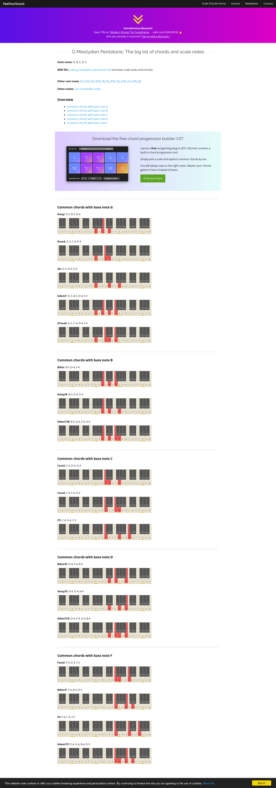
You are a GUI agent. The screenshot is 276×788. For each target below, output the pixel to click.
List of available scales (88, 89)
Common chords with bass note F (87, 123)
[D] (92, 81)
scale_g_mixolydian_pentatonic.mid (90, 70)
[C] (81, 81)
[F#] (112, 81)
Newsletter (251, 3)
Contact (268, 3)
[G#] (123, 81)
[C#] (87, 81)
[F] (107, 81)
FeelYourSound (13, 3)
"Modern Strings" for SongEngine (129, 32)
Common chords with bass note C (87, 115)
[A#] (134, 81)
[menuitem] (13, 3)
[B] (139, 81)
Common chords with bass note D (87, 119)
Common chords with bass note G (87, 106)
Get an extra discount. (155, 36)
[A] (128, 81)
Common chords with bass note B (87, 110)
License (235, 3)
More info (208, 783)
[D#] (98, 81)
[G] (118, 81)
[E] (103, 81)
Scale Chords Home (214, 3)
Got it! (261, 783)
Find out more (152, 178)
